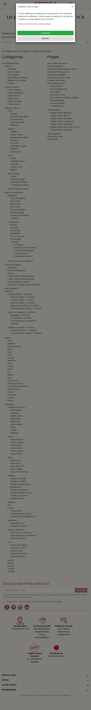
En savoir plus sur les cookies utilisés (34, 24)
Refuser (45, 38)
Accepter (45, 33)
